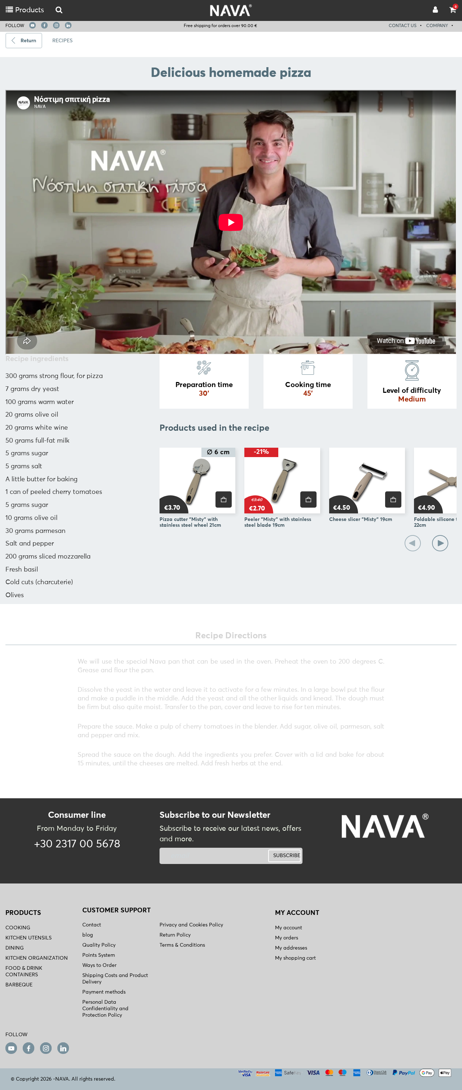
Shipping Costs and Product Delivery (115, 979)
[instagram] (56, 25)
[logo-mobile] (59, 10)
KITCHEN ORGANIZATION (36, 958)
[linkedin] (68, 25)
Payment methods (104, 992)
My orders (286, 938)
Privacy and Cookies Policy (191, 925)
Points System (98, 955)
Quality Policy (99, 945)
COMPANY (437, 26)
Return (28, 40)
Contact (91, 925)
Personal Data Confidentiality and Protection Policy (105, 1009)
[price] (223, 499)
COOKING (17, 927)
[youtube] (32, 25)
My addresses (291, 948)
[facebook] (44, 25)
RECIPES (62, 40)
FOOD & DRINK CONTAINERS (23, 971)
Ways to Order (99, 965)
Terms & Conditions (182, 945)
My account (288, 927)
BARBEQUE (18, 984)
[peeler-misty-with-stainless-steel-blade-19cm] (282, 480)
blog (87, 935)
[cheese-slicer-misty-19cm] (367, 480)
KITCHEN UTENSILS (28, 938)
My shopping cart (295, 958)
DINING (14, 948)
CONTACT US (403, 26)
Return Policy (175, 935)
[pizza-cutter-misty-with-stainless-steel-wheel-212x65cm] (197, 480)
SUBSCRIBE (286, 855)
